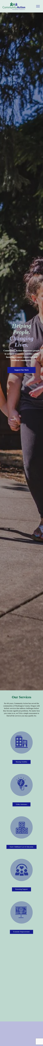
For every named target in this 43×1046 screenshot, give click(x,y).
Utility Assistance (21, 804)
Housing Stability (21, 762)
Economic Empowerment (21, 932)
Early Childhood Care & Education (21, 847)
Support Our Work (21, 370)
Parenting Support (21, 889)
